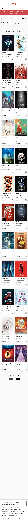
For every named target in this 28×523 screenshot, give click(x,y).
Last (18, 379)
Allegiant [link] (18, 334)
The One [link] (4, 137)
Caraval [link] (4, 52)
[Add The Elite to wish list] (26, 87)
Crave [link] (17, 165)
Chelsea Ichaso (7, 308)
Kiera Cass (19, 82)
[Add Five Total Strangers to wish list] (26, 313)
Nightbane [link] (18, 193)
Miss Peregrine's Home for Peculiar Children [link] (20, 109)
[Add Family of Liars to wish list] (13, 172)
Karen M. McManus (7, 223)
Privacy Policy (18, 504)
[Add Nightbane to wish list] (26, 200)
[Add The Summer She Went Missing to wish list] (13, 313)
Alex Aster (19, 195)
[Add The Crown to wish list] (26, 370)
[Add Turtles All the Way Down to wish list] (13, 200)
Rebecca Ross (19, 54)
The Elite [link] (18, 80)
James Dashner (7, 251)
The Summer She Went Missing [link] (7, 306)
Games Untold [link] (19, 250)
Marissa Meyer (20, 139)
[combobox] (11, 8)
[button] (23, 19)
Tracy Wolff (19, 167)
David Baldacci (7, 364)
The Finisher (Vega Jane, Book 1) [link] (7, 363)
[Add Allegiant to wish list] (26, 341)
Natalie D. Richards (20, 308)
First (11, 379)
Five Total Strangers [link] (20, 306)
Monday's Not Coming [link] (20, 278)
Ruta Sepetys (6, 336)
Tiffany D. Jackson (20, 280)
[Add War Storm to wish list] (26, 228)
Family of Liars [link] (5, 165)
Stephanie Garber (7, 54)
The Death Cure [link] (6, 250)
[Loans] (22, 8)
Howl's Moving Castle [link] (7, 109)
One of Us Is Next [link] (6, 222)
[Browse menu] (25, 8)
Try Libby (4, 11)
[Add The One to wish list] (13, 144)
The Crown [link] (18, 363)
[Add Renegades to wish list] (13, 285)
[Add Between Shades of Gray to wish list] (13, 341)
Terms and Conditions (7, 504)
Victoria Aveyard (20, 223)
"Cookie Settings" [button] (18, 513)
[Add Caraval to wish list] (13, 59)
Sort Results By (4, 23)
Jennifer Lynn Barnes (21, 251)
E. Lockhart (6, 167)
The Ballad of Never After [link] (7, 80)
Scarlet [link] (17, 137)
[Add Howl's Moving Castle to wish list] (13, 116)
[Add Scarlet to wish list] (26, 144)
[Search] (2, 8)
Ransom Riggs (20, 110)
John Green (6, 195)
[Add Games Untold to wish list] (26, 257)
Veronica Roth (19, 336)
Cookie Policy (18, 519)
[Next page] (18, 375)
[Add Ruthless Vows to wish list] (26, 59)
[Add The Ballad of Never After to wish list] (13, 87)
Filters (3, 27)
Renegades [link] (5, 278)
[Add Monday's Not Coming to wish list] (26, 285)
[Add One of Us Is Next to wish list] (13, 228)
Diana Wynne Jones (8, 110)
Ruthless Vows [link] (19, 52)
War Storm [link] (18, 222)
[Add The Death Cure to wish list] (13, 257)
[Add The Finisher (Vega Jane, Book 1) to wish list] (13, 370)
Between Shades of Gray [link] (7, 334)
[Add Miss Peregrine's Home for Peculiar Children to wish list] (26, 116)
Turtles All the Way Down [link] (7, 193)
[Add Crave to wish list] (26, 172)
